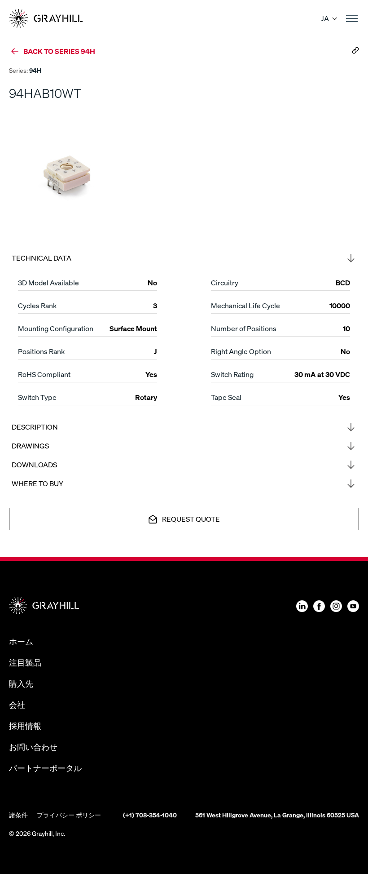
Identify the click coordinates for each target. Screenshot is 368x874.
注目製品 (25, 662)
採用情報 (25, 725)
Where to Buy (37, 483)
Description (35, 426)
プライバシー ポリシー (69, 815)
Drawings (30, 445)
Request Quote (191, 519)
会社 (17, 704)
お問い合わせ (33, 746)
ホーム (21, 641)
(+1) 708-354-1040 (150, 815)
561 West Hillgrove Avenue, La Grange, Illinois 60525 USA (277, 815)
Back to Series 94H (59, 51)
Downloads (34, 464)
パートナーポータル (45, 768)
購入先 (21, 683)
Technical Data (41, 257)
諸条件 (18, 815)
